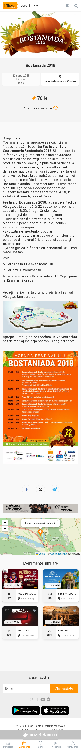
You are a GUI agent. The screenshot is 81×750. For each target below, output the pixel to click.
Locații (25, 5)
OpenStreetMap (58, 553)
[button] (40, 533)
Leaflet (42, 553)
